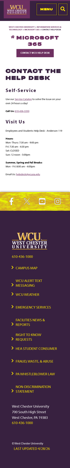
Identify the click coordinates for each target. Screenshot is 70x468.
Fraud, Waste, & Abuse (34, 361)
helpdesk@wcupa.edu (28, 174)
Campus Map (27, 268)
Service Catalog (23, 99)
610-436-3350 (22, 111)
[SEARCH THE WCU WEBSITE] (62, 9)
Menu (46, 9)
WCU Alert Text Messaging (29, 283)
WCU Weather (27, 294)
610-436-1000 (22, 256)
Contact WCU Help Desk (35, 52)
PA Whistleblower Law (35, 374)
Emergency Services (33, 307)
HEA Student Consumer (36, 348)
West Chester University (22, 27)
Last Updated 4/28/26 (32, 448)
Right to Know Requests (28, 337)
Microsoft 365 (31, 29)
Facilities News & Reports (30, 322)
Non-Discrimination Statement (33, 389)
